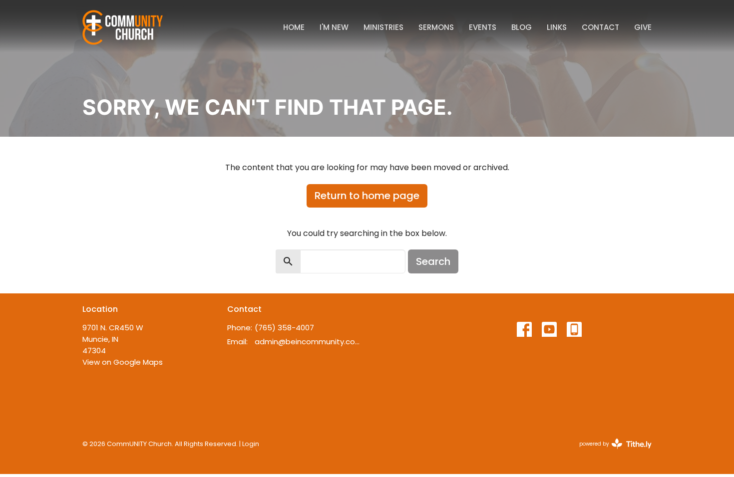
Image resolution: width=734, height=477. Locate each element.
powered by (610, 452)
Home (294, 27)
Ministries (383, 27)
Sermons (436, 27)
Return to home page (367, 196)
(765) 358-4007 (284, 327)
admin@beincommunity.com (308, 341)
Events (482, 27)
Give (643, 27)
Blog (521, 27)
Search (433, 261)
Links (557, 27)
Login (250, 444)
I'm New (334, 27)
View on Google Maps (122, 362)
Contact (600, 27)
